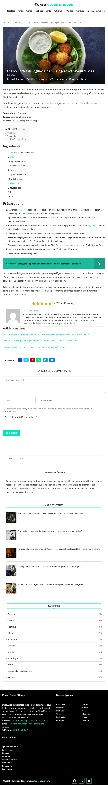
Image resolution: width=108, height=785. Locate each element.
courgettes (22, 209)
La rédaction (7, 750)
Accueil (6, 22)
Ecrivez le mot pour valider (21, 417)
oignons (91, 225)
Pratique (39, 11)
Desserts (55, 645)
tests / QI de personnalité (55, 671)
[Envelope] (89, 781)
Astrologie (59, 11)
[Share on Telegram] (45, 360)
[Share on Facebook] (20, 360)
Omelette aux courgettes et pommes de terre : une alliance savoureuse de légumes (41, 340)
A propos (80, 11)
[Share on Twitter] (26, 360)
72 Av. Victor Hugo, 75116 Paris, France (29, 720)
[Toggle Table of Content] (23, 128)
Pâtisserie (55, 639)
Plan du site (7, 763)
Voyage (69, 11)
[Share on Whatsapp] (38, 360)
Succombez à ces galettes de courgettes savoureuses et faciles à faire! (35, 347)
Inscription (7, 769)
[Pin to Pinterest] (32, 360)
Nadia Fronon (17, 79)
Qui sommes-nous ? (10, 747)
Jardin (20, 11)
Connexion (7, 766)
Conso (29, 11)
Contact (5, 753)
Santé (48, 11)
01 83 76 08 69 (20, 730)
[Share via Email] (52, 360)
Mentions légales (9, 759)
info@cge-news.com (96, 11)
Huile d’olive (13, 183)
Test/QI (85, 720)
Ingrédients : (11, 133)
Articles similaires (20, 139)
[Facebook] (74, 781)
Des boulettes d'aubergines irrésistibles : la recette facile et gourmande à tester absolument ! (46, 334)
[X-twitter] (82, 781)
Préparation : (12, 136)
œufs (12, 156)
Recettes (10, 11)
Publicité (6, 756)
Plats (55, 633)
